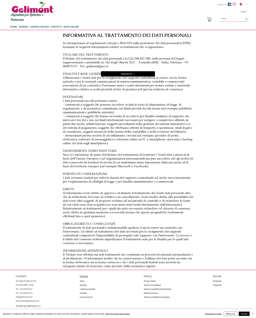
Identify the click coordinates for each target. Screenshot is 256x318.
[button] (209, 19)
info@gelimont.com (24, 297)
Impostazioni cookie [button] (213, 313)
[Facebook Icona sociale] (229, 4)
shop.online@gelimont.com (27, 301)
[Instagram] (234, 4)
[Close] (252, 314)
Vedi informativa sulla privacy (117, 313)
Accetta (244, 313)
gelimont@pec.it (97, 66)
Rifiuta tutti (230, 313)
